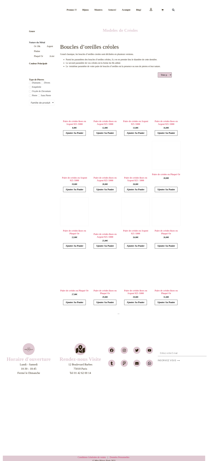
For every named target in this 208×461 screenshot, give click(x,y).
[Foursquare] (124, 363)
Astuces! (112, 10)
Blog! (138, 10)
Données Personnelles (119, 457)
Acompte (126, 10)
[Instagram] (124, 350)
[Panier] (162, 10)
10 (123, 313)
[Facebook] (111, 350)
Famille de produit (40, 102)
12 (132, 313)
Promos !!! (72, 10)
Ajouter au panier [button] (74, 133)
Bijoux (85, 10)
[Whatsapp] (149, 363)
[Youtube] (149, 350)
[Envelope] (136, 363)
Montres (98, 10)
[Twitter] (136, 350)
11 (127, 313)
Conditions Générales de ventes (93, 457)
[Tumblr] (111, 363)
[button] (173, 10)
